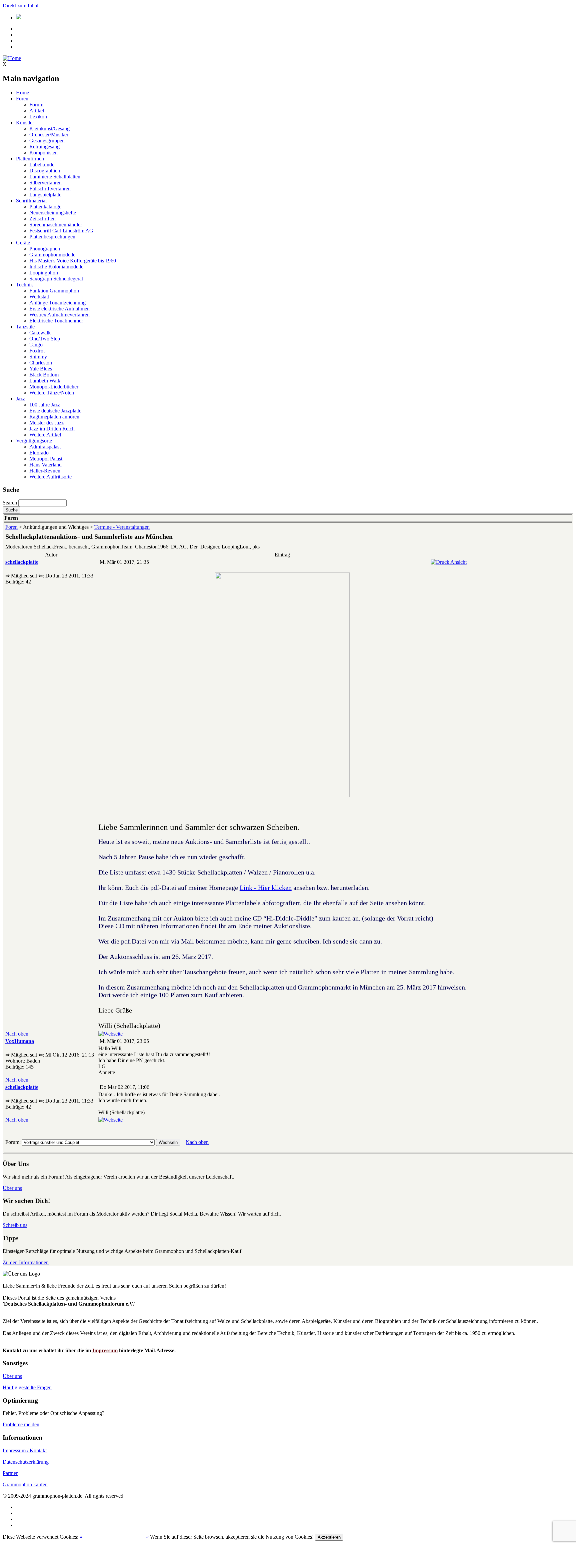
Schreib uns (15, 1225)
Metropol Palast (45, 458)
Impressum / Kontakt (25, 1450)
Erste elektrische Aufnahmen (59, 308)
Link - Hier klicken (266, 887)
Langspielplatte (45, 194)
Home (22, 92)
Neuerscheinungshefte (52, 212)
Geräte (23, 242)
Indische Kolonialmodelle (56, 266)
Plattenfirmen (30, 158)
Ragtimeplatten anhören (54, 416)
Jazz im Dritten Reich (52, 428)
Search (10, 502)
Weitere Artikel (45, 434)
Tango (36, 344)
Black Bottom (44, 374)
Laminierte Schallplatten (54, 176)
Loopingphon (43, 272)
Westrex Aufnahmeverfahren (59, 314)
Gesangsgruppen (47, 140)
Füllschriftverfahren (50, 188)
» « (113, 1537)
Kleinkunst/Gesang (49, 128)
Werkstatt (39, 296)
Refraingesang (44, 146)
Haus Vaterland (45, 464)
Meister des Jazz (46, 422)
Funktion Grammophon (54, 290)
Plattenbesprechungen (52, 236)
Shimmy (38, 356)
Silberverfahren (45, 182)
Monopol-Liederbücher (53, 386)
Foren (22, 98)
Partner (10, 1473)
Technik (24, 284)
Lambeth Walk (44, 380)
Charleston (40, 362)
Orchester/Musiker (48, 134)
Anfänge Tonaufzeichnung (57, 302)
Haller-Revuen (44, 470)
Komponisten (43, 152)
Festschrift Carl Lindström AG (61, 230)
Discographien (44, 170)
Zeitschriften (42, 218)
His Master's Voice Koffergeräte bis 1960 (72, 260)
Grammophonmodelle (52, 254)
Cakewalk (40, 332)
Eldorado (39, 452)
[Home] (12, 58)
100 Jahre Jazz (44, 404)
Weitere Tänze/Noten (51, 392)
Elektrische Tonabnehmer (56, 320)
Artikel (36, 110)
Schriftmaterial (31, 200)
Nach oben (16, 1034)
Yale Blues (40, 368)
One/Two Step (44, 338)
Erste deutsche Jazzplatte (55, 410)
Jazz (20, 398)
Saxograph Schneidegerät (56, 278)
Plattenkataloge (45, 206)
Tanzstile (25, 326)
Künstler (25, 122)
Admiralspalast (45, 446)
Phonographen (44, 248)
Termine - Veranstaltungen (122, 527)
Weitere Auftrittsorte (50, 476)
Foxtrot (37, 350)
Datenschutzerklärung (26, 1462)
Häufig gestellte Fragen (27, 1387)
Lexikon (38, 116)
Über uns (12, 1188)
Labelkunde (41, 164)
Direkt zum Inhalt (21, 5)
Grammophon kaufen (25, 1484)
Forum (36, 104)
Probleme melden (21, 1424)
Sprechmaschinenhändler (55, 224)
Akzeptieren (329, 1537)
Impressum (105, 1350)
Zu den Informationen (26, 1262)
